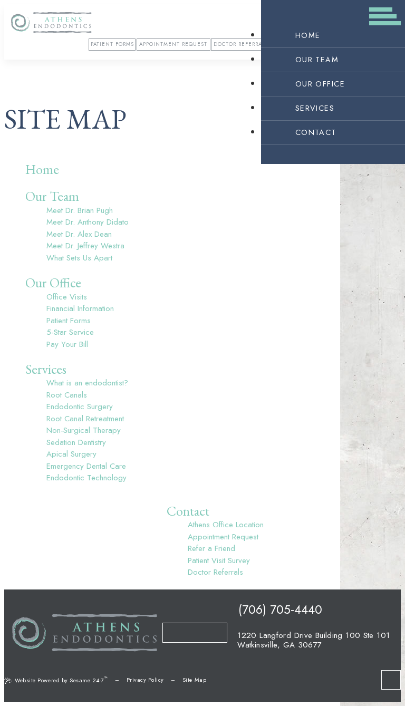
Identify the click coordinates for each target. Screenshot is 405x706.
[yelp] (175, 633)
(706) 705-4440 (278, 609)
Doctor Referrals (241, 44)
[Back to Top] (391, 680)
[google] (201, 633)
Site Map (194, 680)
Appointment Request (173, 44)
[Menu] (385, 20)
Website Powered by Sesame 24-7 (61, 679)
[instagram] (214, 633)
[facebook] (188, 633)
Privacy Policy (145, 680)
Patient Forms (112, 44)
